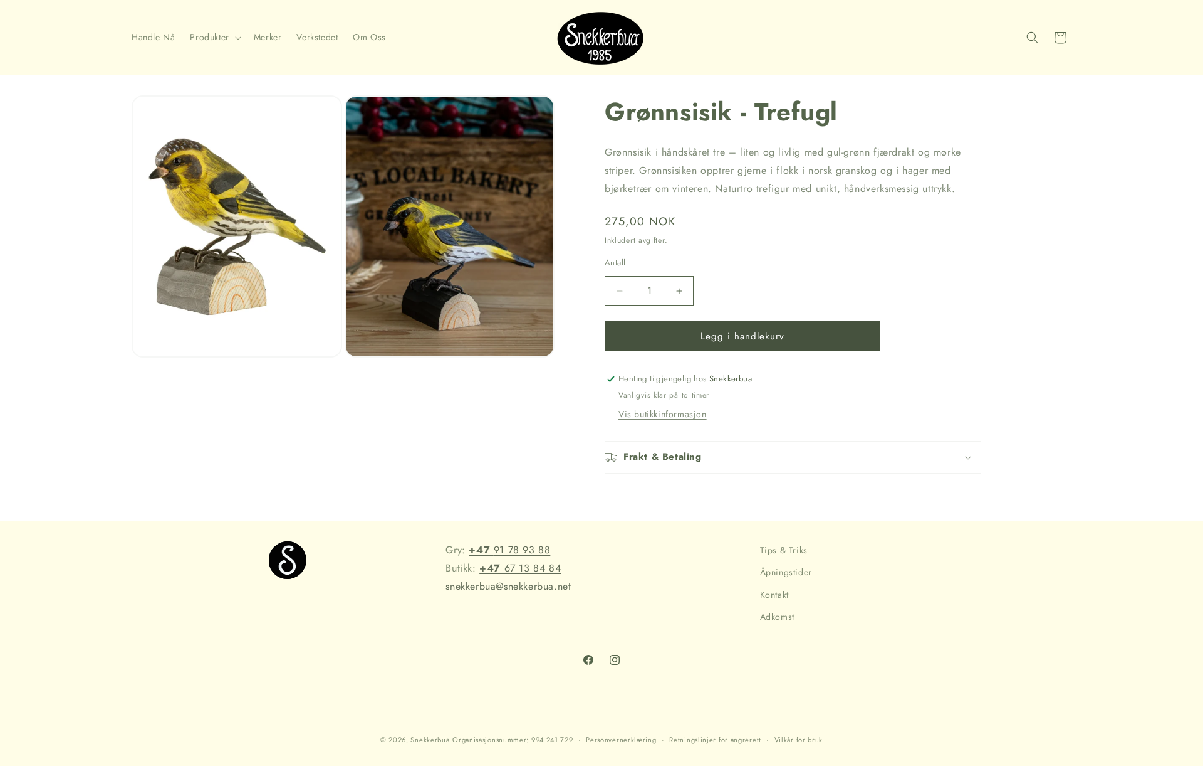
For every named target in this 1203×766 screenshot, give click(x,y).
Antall (615, 263)
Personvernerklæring (621, 740)
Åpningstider (786, 572)
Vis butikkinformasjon (662, 414)
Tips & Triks (784, 550)
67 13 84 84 (520, 568)
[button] (214, 37)
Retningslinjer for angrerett (715, 740)
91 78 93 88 (509, 550)
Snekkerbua (429, 740)
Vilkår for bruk (798, 740)
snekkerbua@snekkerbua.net (508, 586)
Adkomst (777, 616)
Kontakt (774, 594)
